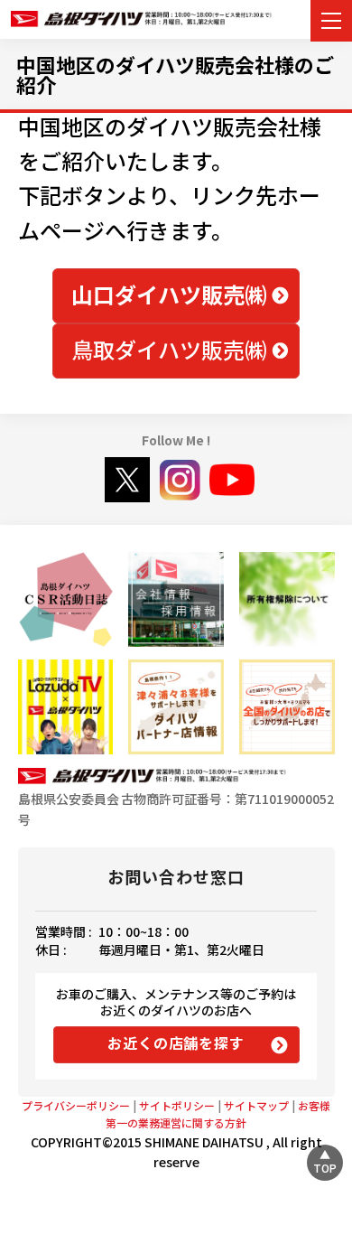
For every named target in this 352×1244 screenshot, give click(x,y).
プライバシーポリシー (76, 1105)
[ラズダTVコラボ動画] (65, 706)
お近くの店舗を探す (175, 1042)
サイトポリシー (177, 1105)
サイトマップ (256, 1105)
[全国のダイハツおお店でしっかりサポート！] (175, 706)
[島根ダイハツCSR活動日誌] (65, 599)
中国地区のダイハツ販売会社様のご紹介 (175, 74)
